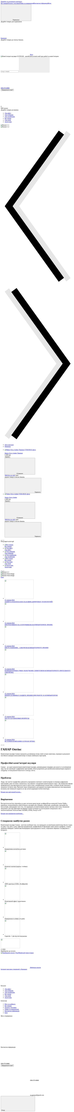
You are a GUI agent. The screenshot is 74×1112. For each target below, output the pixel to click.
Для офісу (8, 113)
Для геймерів (9, 115)
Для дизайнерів (10, 116)
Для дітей (8, 120)
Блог (49, 3)
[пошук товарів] (34, 64)
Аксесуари (8, 122)
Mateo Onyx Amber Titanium (14, 453)
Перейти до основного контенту (11, 1)
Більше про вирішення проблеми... (12, 813)
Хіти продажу (9, 445)
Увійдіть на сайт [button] (10, 475)
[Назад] (1, 540)
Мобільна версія (35, 967)
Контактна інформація (41, 3)
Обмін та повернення (27, 3)
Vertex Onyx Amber (11, 497)
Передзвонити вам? (7, 90)
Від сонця (8, 118)
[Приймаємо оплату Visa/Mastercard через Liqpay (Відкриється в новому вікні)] (17, 953)
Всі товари (4, 3)
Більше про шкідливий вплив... (11, 792)
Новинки (8, 446)
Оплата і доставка (14, 3)
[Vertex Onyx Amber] (39, 494)
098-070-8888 (5, 88)
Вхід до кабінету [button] (10, 1004)
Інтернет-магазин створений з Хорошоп (14, 969)
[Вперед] (3, 540)
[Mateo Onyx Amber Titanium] (39, 450)
